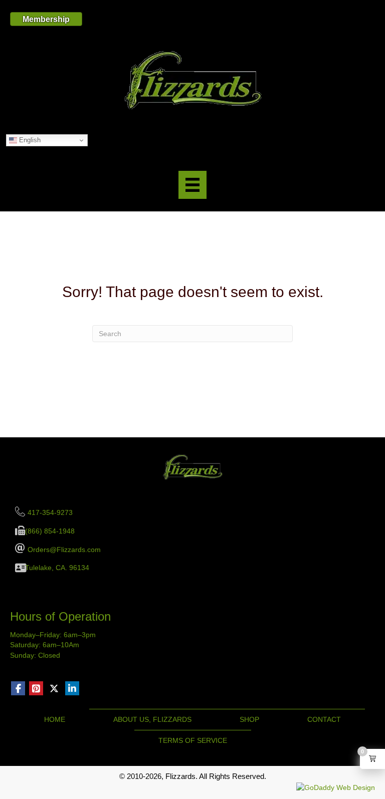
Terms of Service (192, 740)
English (29, 140)
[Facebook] (18, 688)
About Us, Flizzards (152, 719)
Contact (324, 719)
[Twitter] (54, 688)
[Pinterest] (36, 688)
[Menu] (192, 185)
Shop (249, 719)
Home (54, 719)
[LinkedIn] (72, 688)
